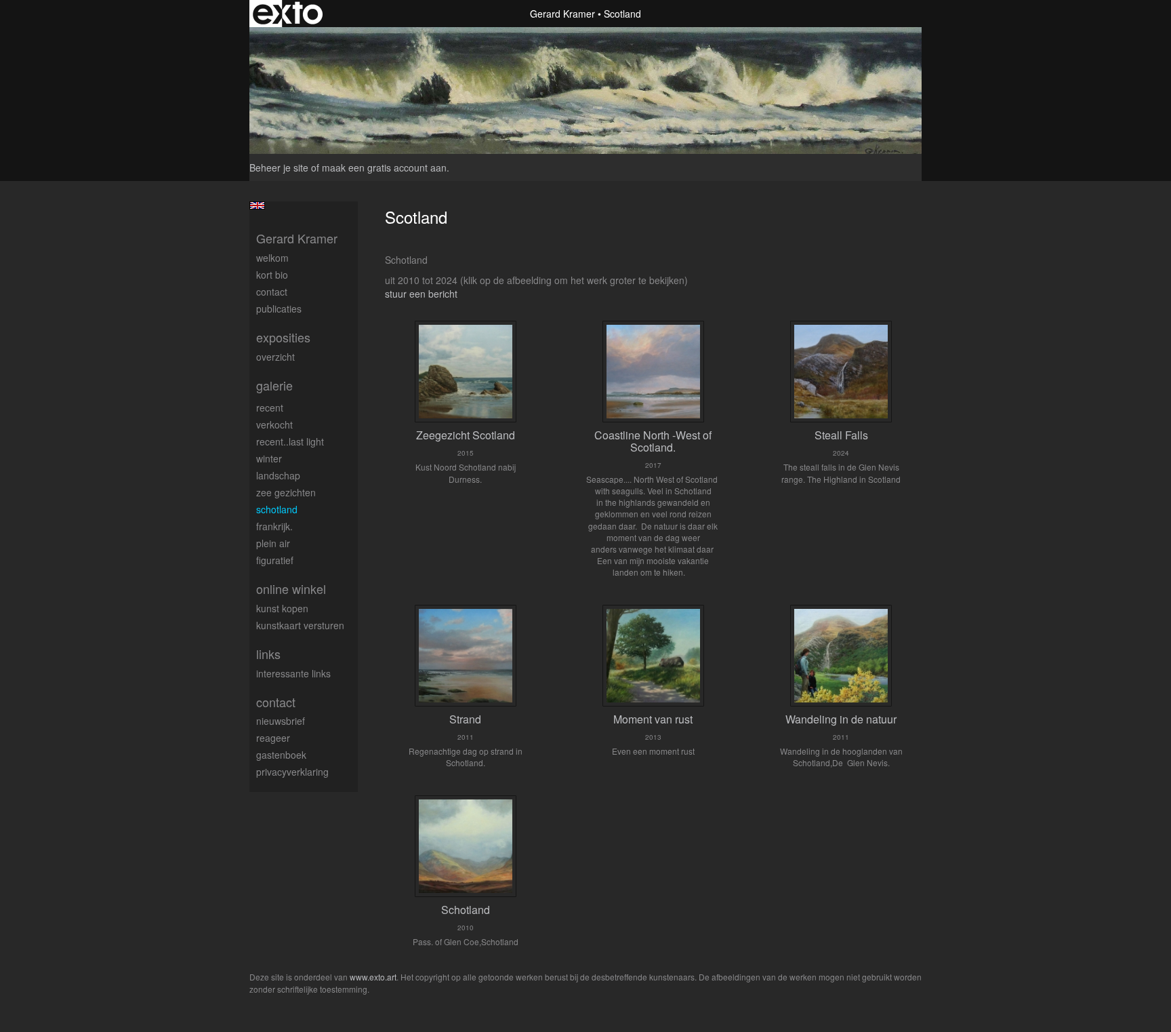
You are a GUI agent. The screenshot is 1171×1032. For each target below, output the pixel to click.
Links (268, 654)
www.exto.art (373, 977)
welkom (272, 257)
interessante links (293, 673)
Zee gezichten (286, 492)
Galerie (274, 385)
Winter (269, 458)
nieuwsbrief (280, 721)
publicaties (279, 308)
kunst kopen (282, 608)
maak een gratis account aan (384, 167)
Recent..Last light (290, 441)
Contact (271, 291)
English (257, 205)
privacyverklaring (292, 771)
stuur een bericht (421, 293)
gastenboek (281, 754)
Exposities (283, 337)
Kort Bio (272, 274)
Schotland (276, 509)
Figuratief (274, 560)
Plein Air (273, 543)
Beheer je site (278, 167)
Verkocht (274, 424)
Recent (269, 407)
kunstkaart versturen (300, 625)
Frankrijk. (274, 526)
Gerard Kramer (562, 13)
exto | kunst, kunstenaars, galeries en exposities (287, 13)
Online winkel (291, 588)
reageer (273, 738)
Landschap (278, 475)
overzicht (275, 356)
